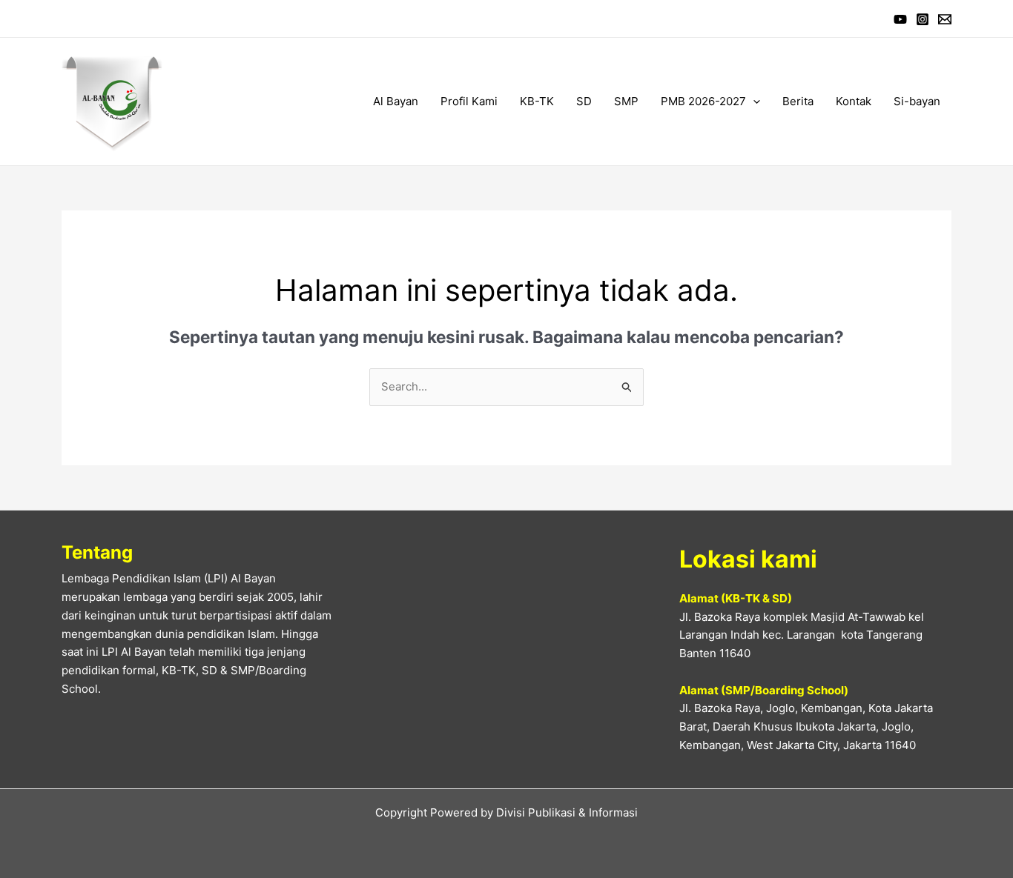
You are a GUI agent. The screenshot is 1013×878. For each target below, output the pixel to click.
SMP (626, 101)
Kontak (853, 101)
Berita (798, 101)
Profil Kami (469, 101)
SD (584, 101)
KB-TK (537, 101)
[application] (753, 101)
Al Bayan (395, 101)
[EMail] (944, 19)
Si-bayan (917, 101)
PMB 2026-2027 (703, 101)
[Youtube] (900, 19)
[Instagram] (922, 19)
